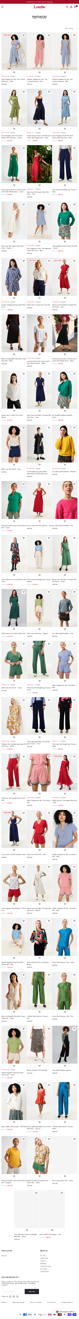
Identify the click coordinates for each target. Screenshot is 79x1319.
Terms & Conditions (36, 1302)
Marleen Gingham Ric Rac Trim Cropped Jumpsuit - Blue (62, 80)
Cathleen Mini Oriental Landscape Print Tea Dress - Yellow (14, 745)
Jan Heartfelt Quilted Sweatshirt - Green (62, 416)
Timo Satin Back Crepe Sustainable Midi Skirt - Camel (25, 1235)
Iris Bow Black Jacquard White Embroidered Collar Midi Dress (37, 473)
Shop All (4, 1256)
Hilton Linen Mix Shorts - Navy (11, 469)
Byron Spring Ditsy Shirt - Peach (62, 1181)
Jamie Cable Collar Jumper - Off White (14, 1127)
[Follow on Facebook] (10, 1296)
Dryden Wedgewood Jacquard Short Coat (14, 306)
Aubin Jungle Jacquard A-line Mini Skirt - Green (64, 247)
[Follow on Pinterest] (17, 1296)
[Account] (71, 7)
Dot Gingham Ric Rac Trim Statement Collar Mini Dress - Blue (39, 249)
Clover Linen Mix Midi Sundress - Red (39, 526)
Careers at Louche (45, 1266)
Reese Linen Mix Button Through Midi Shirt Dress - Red (64, 306)
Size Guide (43, 1269)
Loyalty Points (44, 1258)
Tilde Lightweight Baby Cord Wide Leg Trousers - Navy (38, 743)
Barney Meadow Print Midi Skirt (37, 1070)
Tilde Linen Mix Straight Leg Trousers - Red (14, 799)
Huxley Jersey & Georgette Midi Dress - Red (64, 801)
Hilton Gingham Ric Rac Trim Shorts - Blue (64, 686)
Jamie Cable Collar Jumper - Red (50, 1234)
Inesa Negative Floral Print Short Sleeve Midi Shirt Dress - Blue (62, 137)
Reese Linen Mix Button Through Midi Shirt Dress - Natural (39, 909)
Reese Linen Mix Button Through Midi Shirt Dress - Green (64, 580)
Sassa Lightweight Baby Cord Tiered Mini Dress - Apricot (39, 1128)
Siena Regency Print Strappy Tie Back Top (14, 909)
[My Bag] (75, 7)
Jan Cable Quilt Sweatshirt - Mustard (64, 472)
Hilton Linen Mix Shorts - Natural (37, 633)
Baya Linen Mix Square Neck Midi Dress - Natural (12, 247)
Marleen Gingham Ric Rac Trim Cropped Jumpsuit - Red (37, 80)
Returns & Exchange (18, 1302)
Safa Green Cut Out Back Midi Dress (14, 633)
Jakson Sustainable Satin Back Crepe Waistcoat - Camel (13, 1017)
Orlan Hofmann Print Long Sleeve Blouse (38, 963)
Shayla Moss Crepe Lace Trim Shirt (38, 305)
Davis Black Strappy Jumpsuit (61, 1070)
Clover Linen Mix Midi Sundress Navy (14, 854)
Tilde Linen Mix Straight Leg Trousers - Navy (64, 191)
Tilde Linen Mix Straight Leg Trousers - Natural (39, 580)
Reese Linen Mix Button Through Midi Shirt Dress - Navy (39, 416)
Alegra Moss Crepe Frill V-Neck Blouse (12, 416)
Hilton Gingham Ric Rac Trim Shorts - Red (39, 801)
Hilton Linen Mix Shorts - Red (36, 854)
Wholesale (43, 1264)
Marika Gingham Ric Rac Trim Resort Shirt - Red (64, 909)
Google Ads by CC (67, 1302)
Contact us (43, 1261)
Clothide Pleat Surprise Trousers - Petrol (63, 1128)
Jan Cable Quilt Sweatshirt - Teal (62, 633)
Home (35, 18)
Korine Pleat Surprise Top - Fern (62, 1016)
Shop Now (50, 2)
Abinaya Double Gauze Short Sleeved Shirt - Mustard (14, 1182)
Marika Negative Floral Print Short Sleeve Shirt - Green (12, 1074)
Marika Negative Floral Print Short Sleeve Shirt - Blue (12, 963)
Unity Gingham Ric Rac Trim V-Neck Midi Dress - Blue (13, 80)
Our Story (43, 1256)
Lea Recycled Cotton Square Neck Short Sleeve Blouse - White (38, 362)
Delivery (4, 1302)
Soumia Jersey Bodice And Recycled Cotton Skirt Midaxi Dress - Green (14, 191)
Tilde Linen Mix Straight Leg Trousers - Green (39, 689)
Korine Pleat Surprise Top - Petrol (63, 962)
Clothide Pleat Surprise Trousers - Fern (38, 1017)
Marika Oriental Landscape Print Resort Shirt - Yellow (37, 1182)
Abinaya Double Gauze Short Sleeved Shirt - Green (14, 527)
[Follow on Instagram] (13, 1296)
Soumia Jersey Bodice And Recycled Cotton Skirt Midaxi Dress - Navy (39, 137)
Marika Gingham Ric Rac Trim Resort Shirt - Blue (64, 855)
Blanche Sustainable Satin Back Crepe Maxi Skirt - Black (14, 360)
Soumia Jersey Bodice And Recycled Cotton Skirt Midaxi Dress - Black (64, 360)
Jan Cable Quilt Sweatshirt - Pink (62, 526)
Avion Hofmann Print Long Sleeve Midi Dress (14, 580)
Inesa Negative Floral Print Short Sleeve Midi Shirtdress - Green (12, 137)
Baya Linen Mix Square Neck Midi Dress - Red (38, 193)
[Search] (67, 7)
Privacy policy (51, 1302)
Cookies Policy (44, 1271)
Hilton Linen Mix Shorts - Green (12, 688)
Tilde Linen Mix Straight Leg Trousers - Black (64, 745)
